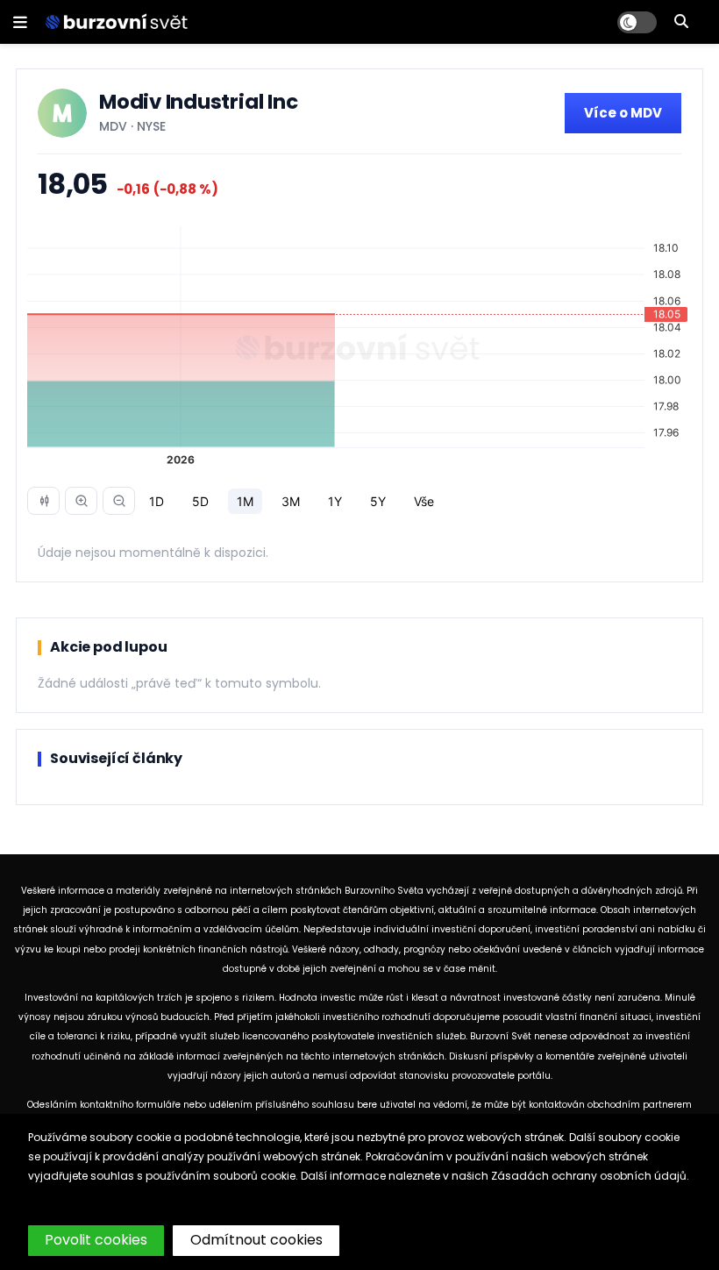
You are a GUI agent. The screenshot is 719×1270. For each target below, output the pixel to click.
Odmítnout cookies (256, 1240)
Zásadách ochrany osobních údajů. (590, 1175)
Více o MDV (623, 112)
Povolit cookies (96, 1240)
